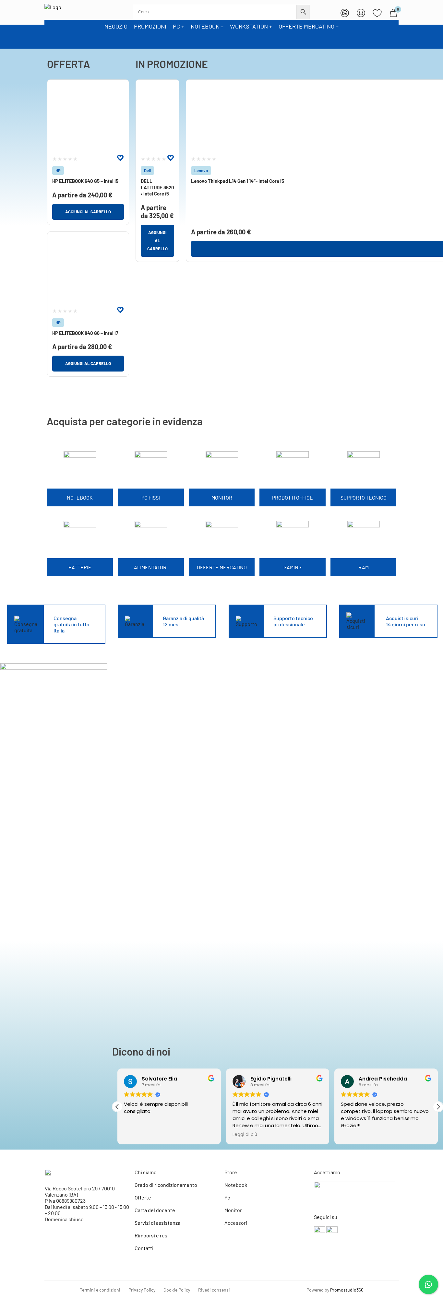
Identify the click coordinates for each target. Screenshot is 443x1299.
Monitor (233, 1210)
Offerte (143, 1197)
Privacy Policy (141, 1290)
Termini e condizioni (100, 1290)
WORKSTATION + (251, 26)
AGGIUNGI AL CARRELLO (88, 211)
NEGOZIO (115, 26)
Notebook (235, 1185)
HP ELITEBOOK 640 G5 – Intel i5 (85, 181)
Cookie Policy (176, 1290)
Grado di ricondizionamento (166, 1185)
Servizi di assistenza (157, 1223)
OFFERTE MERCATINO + (309, 26)
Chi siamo (146, 1172)
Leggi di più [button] (245, 1135)
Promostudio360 (347, 1290)
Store (230, 1172)
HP (58, 170)
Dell (147, 170)
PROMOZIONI (150, 26)
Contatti (144, 1248)
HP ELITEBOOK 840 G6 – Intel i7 (85, 333)
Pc (227, 1197)
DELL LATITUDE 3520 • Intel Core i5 (157, 187)
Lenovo (201, 170)
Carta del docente (155, 1210)
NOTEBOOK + (207, 26)
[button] (438, 1107)
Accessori (235, 1223)
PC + (178, 26)
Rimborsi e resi (152, 1235)
